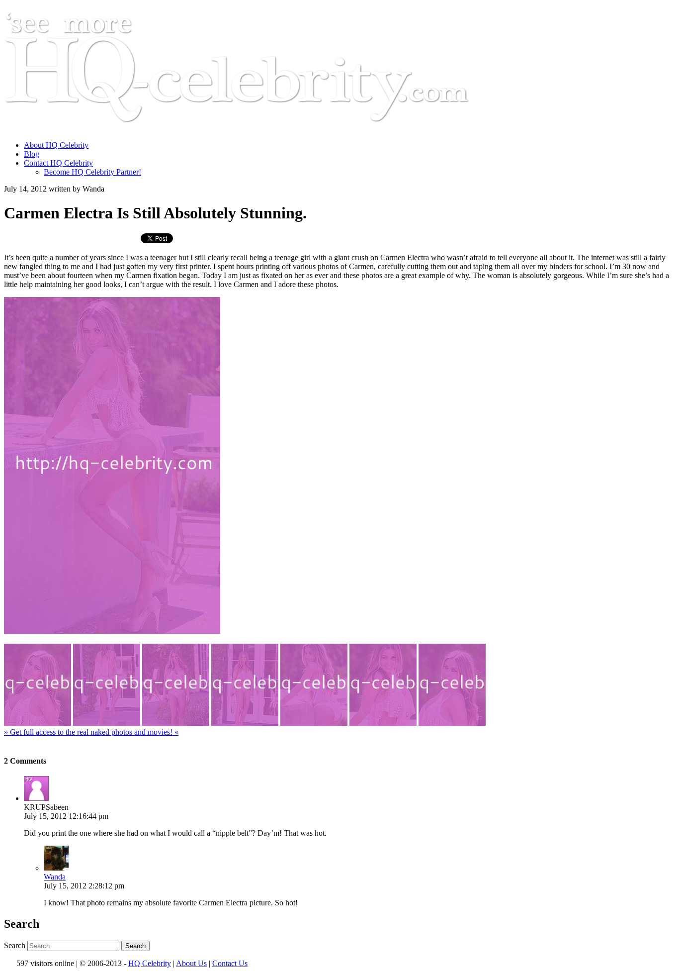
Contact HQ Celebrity (58, 163)
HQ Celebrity (149, 963)
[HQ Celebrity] (255, 128)
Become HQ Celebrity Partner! (92, 172)
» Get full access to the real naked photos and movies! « (91, 732)
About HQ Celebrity (56, 145)
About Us (191, 963)
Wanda (55, 877)
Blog (31, 154)
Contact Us (230, 963)
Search (14, 945)
